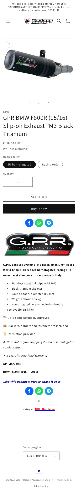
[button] (8, 20)
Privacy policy (64, 479)
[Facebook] (29, 223)
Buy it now (39, 209)
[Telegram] (49, 223)
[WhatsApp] (39, 223)
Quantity (8, 173)
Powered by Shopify (42, 479)
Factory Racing (22, 479)
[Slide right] (48, 102)
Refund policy (40, 486)
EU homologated (19, 164)
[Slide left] (30, 102)
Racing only (50, 164)
